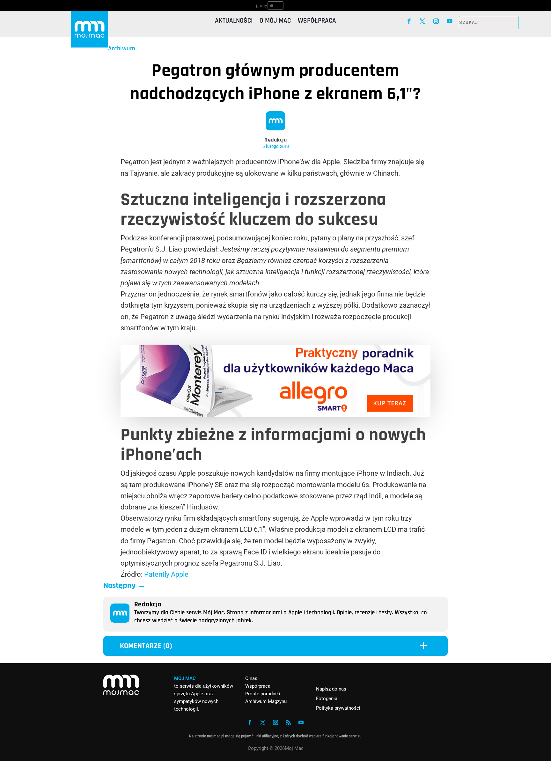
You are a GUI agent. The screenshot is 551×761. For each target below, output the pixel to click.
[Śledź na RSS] (288, 722)
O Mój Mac (275, 21)
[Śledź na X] (422, 21)
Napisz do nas (331, 689)
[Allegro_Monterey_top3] (275, 415)
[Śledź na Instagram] (436, 21)
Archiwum (121, 48)
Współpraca (317, 21)
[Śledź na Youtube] (449, 21)
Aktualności (234, 21)
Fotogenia (326, 698)
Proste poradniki (262, 694)
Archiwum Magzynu (266, 701)
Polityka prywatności (338, 708)
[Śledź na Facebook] (409, 21)
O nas (251, 678)
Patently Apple (166, 574)
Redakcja (275, 139)
